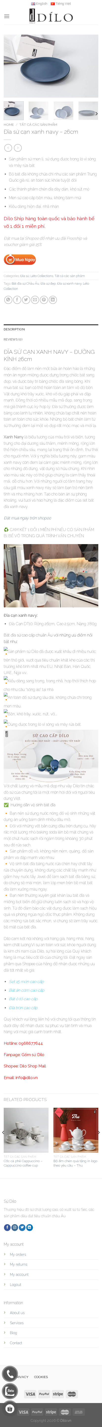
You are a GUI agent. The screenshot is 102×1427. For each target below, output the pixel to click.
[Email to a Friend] (35, 300)
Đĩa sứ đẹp (48, 283)
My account (19, 1274)
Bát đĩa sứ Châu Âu (25, 283)
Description (14, 329)
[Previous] (11, 66)
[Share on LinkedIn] (53, 300)
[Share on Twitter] (26, 300)
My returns (18, 1264)
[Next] (90, 66)
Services (17, 1323)
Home (9, 125)
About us (17, 1313)
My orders (18, 1254)
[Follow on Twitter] (22, 1227)
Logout (15, 1284)
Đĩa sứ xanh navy (69, 283)
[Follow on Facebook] (7, 1227)
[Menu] (7, 16)
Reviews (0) (13, 339)
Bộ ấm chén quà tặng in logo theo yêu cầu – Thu (75, 1163)
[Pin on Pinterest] (44, 300)
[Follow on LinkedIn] (29, 1227)
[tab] (51, 329)
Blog (13, 1333)
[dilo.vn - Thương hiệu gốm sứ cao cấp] (51, 16)
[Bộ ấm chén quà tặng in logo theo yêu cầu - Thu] (75, 1130)
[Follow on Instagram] (14, 1227)
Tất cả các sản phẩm (38, 125)
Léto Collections (41, 276)
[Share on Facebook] (17, 300)
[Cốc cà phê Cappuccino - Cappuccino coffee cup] (26, 1130)
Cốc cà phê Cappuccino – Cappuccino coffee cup (23, 1163)
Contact (16, 1343)
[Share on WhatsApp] (8, 300)
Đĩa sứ (24, 276)
